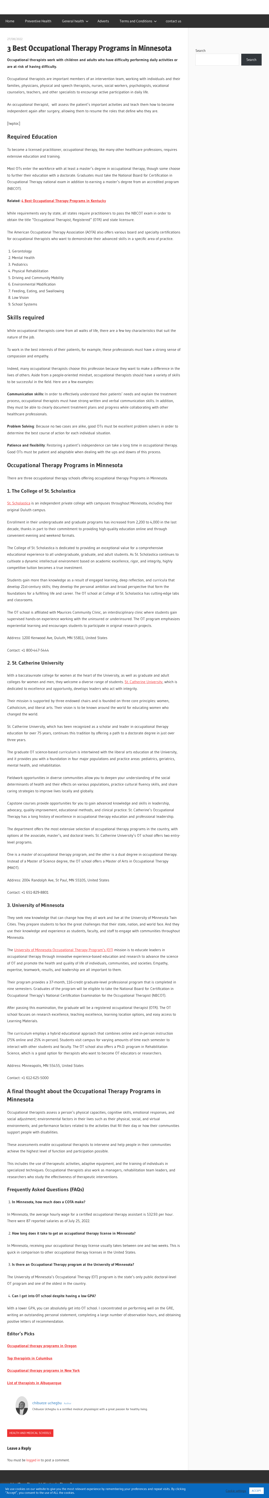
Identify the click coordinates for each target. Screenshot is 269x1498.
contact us (173, 21)
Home (9, 21)
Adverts (103, 21)
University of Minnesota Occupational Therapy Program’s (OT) (63, 950)
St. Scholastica (18, 503)
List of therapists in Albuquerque (34, 1383)
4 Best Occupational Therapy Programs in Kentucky (63, 200)
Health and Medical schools (30, 1433)
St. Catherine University (143, 682)
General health (73, 21)
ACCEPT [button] (256, 1490)
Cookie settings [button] (236, 1491)
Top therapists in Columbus (29, 1358)
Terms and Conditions (136, 21)
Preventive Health (38, 21)
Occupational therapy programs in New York (43, 1370)
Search (200, 50)
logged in (33, 1460)
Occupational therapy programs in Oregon (42, 1346)
